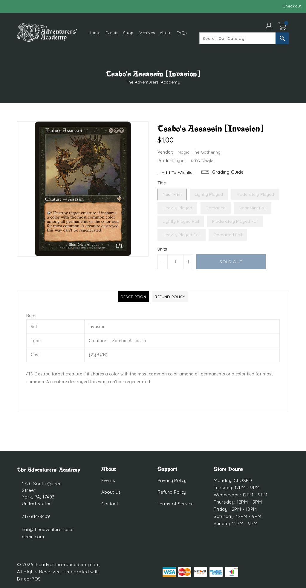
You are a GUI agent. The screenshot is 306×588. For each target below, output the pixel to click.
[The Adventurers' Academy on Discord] (20, 5)
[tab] (133, 296)
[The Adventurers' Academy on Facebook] (9, 5)
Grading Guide (228, 172)
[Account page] (270, 26)
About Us (111, 492)
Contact (109, 504)
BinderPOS (29, 579)
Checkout (292, 6)
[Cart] (283, 26)
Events (108, 480)
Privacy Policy (171, 480)
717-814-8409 (36, 516)
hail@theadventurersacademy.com (48, 533)
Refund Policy (171, 492)
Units (162, 249)
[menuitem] (94, 32)
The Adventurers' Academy (153, 82)
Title (161, 183)
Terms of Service (175, 504)
